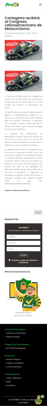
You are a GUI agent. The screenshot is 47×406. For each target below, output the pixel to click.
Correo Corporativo (14, 367)
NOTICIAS (8, 36)
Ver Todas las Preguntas (16, 348)
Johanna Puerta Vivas (16, 33)
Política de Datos (13, 337)
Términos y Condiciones (16, 333)
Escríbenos (10, 385)
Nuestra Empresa (13, 359)
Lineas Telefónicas (13, 378)
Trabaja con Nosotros (15, 363)
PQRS (8, 381)
